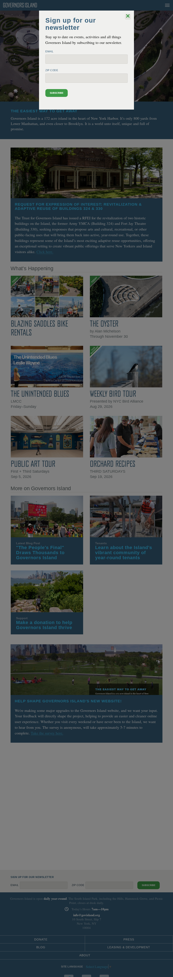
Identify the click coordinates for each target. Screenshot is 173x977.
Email (49, 51)
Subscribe (56, 93)
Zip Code (51, 70)
